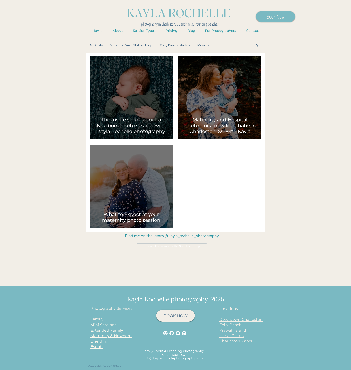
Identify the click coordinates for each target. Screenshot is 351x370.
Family (97, 319)
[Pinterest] (184, 333)
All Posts (96, 45)
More (201, 45)
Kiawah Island (232, 330)
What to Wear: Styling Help (131, 45)
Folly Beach (230, 324)
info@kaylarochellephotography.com (173, 358)
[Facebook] (171, 333)
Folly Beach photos (175, 45)
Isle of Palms (231, 335)
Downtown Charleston (241, 319)
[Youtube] (178, 333)
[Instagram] (165, 333)
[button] (144, 31)
